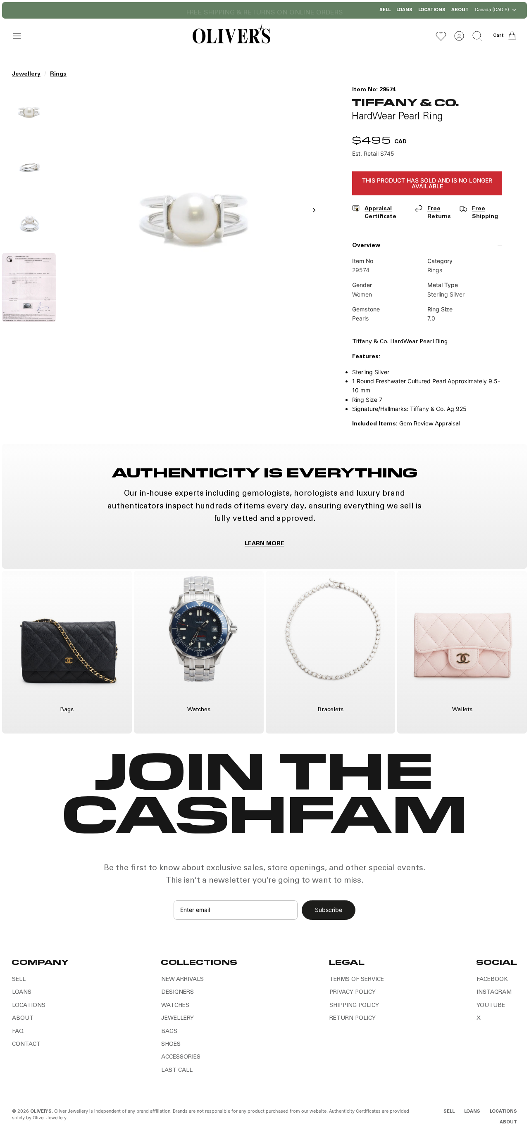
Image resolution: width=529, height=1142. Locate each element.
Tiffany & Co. (405, 101)
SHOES (171, 1044)
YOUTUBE (491, 1006)
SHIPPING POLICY (354, 1006)
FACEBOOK (492, 980)
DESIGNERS (177, 992)
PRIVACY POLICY (352, 992)
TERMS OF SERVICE (356, 980)
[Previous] (180, 10)
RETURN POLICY (352, 1018)
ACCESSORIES (180, 1057)
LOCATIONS (432, 10)
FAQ (18, 1032)
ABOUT (460, 10)
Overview (366, 246)
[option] (194, 219)
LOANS (404, 10)
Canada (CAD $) (492, 9)
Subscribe (328, 909)
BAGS (169, 1032)
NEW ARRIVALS (182, 980)
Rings (58, 74)
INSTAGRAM (494, 992)
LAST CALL (177, 1070)
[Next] (349, 10)
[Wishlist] (441, 36)
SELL (385, 10)
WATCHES (175, 1006)
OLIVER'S (41, 1111)
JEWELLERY (177, 1018)
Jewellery (26, 74)
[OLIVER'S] (231, 35)
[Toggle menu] (21, 36)
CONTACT (26, 1044)
